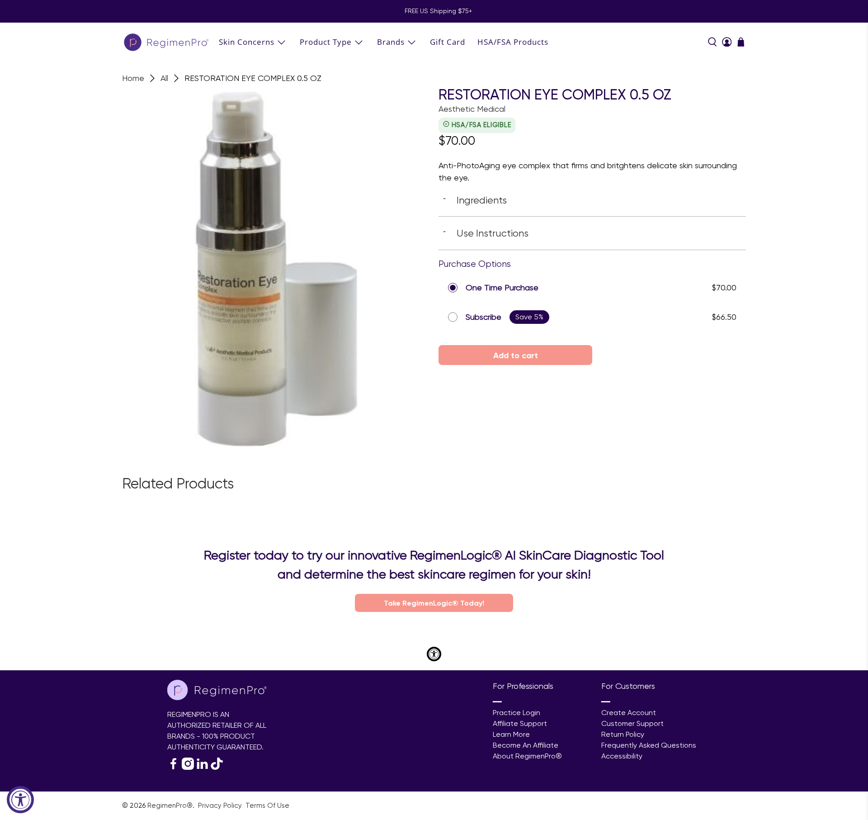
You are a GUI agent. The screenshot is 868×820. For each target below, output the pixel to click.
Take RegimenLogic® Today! (434, 602)
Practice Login (516, 712)
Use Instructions (485, 233)
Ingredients (475, 200)
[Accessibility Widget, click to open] (20, 799)
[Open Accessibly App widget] (434, 654)
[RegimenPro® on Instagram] (188, 767)
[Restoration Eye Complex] (275, 267)
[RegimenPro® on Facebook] (173, 767)
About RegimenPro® (527, 756)
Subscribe (483, 317)
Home (133, 78)
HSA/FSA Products (512, 42)
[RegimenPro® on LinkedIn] (202, 767)
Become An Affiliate (525, 745)
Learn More (511, 734)
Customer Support (632, 723)
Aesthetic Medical (472, 109)
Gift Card (447, 42)
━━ (497, 701)
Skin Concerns (246, 42)
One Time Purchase (502, 287)
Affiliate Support (520, 723)
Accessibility (621, 756)
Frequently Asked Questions (648, 745)
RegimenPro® (170, 805)
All (164, 78)
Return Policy (622, 734)
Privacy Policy (221, 805)
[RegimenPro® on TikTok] (217, 767)
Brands (391, 42)
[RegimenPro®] (167, 42)
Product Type (326, 42)
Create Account (628, 712)
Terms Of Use (267, 805)
